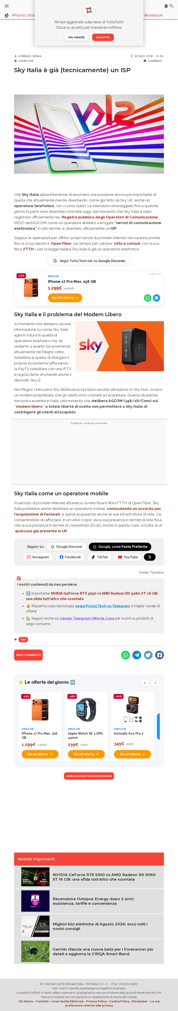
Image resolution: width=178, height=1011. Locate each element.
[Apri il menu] (6, 6)
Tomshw (157, 572)
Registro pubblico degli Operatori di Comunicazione (110, 217)
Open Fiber (61, 243)
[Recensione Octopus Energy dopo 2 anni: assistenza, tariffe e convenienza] (35, 900)
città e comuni (127, 243)
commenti (155, 61)
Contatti (42, 1001)
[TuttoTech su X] (150, 557)
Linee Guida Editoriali (67, 1001)
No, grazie (76, 37)
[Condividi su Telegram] (156, 298)
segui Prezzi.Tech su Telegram (102, 606)
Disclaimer (140, 1001)
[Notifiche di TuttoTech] (166, 6)
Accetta (103, 37)
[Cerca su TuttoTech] (171, 6)
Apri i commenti (28, 655)
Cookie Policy (119, 1001)
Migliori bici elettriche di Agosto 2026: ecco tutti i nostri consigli (100, 926)
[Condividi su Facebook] (159, 655)
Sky (23, 639)
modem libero (29, 406)
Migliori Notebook (146, 15)
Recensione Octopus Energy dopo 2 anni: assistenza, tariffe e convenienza (93, 901)
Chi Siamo (25, 1001)
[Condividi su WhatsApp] (147, 298)
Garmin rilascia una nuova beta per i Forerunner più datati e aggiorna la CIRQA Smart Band (103, 951)
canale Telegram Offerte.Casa (87, 618)
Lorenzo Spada (29, 56)
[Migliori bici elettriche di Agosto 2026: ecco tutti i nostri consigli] (35, 926)
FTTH (28, 249)
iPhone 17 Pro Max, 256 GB (72, 281)
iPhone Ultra (23, 15)
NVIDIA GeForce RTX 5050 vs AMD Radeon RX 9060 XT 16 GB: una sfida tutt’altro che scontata (104, 876)
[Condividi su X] (148, 655)
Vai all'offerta (63, 297)
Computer (25, 61)
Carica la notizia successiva (89, 776)
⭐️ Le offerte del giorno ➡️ (46, 682)
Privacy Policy (96, 1001)
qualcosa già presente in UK (41, 531)
